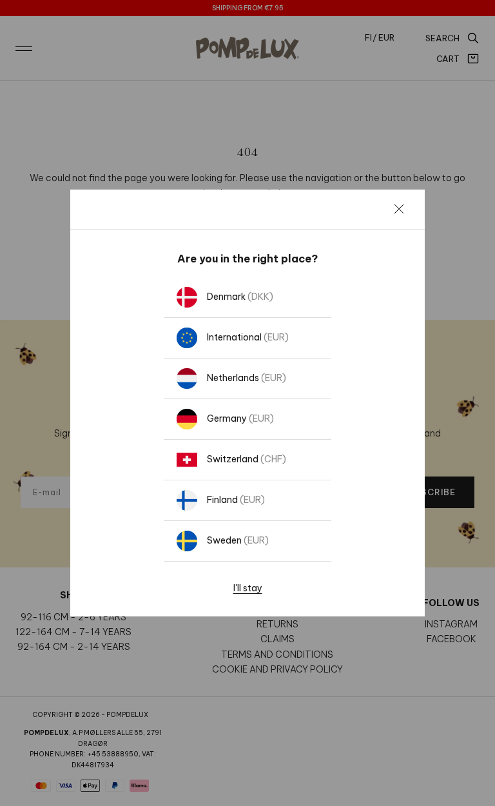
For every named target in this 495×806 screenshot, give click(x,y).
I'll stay (247, 588)
